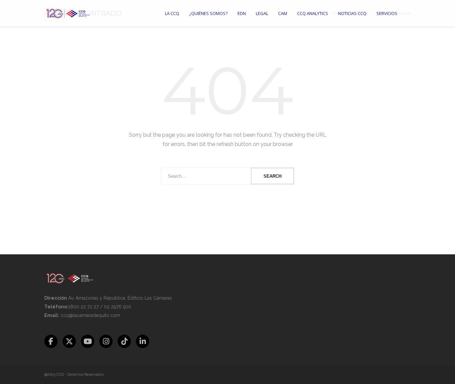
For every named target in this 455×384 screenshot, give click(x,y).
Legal (262, 13)
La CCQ (172, 13)
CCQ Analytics (312, 13)
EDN (241, 13)
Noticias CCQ (352, 13)
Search (272, 176)
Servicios (386, 13)
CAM (282, 13)
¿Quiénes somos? (208, 13)
